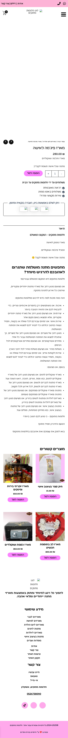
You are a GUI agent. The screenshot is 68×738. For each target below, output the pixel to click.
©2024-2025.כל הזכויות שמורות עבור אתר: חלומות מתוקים (34, 725)
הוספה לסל (33, 173)
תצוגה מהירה (50, 480)
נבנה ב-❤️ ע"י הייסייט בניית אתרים (34, 732)
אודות (20, 3)
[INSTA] (33, 705)
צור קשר (5, 3)
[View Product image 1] (58, 141)
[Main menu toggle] (63, 14)
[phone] (59, 3)
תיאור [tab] (62, 228)
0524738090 (34, 694)
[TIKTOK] (24, 705)
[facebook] (64, 3)
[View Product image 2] (58, 155)
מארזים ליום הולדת (49, 141)
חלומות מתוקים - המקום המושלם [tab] (47, 235)
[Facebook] (42, 705)
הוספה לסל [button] (50, 496)
